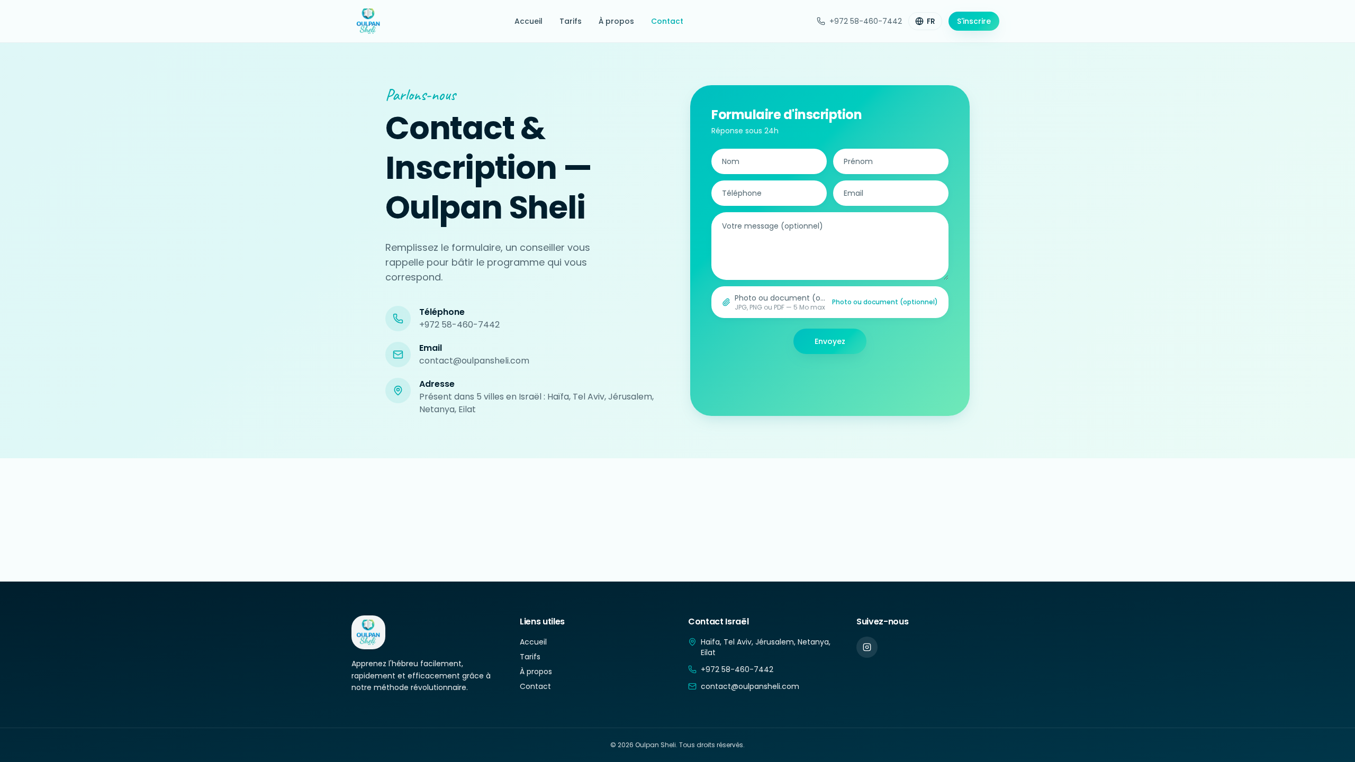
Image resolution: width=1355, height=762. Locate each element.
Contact (667, 21)
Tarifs (570, 21)
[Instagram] (867, 647)
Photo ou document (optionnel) (885, 302)
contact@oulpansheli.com (474, 361)
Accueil (528, 21)
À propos (616, 21)
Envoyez (830, 341)
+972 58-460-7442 (865, 21)
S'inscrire (974, 21)
